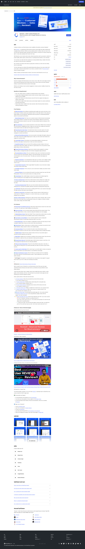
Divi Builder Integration (19, 168)
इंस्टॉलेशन (26, 40)
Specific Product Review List (22, 289)
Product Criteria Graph (21, 281)
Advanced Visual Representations (21, 135)
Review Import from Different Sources (22, 206)
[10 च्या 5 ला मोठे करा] (37, 428)
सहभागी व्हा (52, 534)
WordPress (22, 409)
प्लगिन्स (20, 537)
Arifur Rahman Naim (38, 517)
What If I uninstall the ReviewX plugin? (21, 500)
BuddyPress (68, 539)
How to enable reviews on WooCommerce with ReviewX (24, 360)
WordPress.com (69, 534)
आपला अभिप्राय (56, 87)
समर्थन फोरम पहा (56, 96)
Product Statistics (20, 278)
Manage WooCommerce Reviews (21, 149)
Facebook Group (22, 406)
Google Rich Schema (19, 144)
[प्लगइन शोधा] (14, 11)
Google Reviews (68, 61)
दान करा (52, 537)
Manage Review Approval (20, 240)
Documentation (33, 397)
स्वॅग (51, 539)
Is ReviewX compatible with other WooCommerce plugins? (24, 494)
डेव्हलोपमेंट (31, 40)
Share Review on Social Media (21, 217)
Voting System (18, 225)
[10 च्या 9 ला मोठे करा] (49, 437)
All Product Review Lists (21, 287)
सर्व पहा (70, 87)
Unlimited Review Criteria (20, 214)
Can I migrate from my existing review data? (22, 503)
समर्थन (70, 40)
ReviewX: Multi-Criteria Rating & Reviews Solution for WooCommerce (26, 74)
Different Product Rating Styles (21, 243)
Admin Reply (17, 236)
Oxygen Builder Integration (20, 164)
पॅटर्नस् (20, 539)
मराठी (14, 543)
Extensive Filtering (18, 172)
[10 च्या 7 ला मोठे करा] (24, 437)
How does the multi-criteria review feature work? (23, 488)
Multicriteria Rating (19, 111)
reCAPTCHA (17, 188)
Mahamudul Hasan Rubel (20, 519)
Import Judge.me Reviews (20, 197)
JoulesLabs (37, 514)
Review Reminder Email (19, 118)
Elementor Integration (19, 159)
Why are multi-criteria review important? (21, 497)
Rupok (17, 517)
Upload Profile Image (20, 292)
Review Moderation (19, 221)
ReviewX (21, 36)
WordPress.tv (37, 539)
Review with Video (18, 210)
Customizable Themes (19, 140)
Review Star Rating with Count (22, 296)
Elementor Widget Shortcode (22, 293)
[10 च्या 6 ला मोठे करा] (49, 428)
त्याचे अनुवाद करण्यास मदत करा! (48, 7)
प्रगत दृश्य (55, 70)
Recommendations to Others (20, 153)
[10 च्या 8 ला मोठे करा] (37, 437)
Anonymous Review (19, 229)
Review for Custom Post (20, 192)
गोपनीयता (5, 539)
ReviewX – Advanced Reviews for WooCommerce (23, 334)
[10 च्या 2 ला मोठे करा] (37, 419)
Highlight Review (18, 232)
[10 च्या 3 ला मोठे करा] (49, 419)
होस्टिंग (5, 537)
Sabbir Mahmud (37, 519)
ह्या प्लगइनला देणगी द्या (57, 104)
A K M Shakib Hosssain (20, 524)
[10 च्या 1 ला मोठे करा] (24, 419)
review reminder (68, 65)
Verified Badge (18, 176)
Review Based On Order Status (21, 129)
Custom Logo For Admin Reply (21, 249)
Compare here (40, 412)
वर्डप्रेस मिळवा (81, 1)
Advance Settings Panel (20, 179)
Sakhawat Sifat (37, 521)
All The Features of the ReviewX (34, 410)
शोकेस (20, 534)
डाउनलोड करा (68, 35)
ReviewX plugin (45, 68)
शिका (35, 534)
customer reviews (68, 59)
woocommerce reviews (67, 67)
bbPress (68, 537)
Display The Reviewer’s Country (21, 252)
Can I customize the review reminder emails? (22, 491)
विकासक (36, 537)
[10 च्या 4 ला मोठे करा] (24, 428)
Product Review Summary (21, 284)
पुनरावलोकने (21, 40)
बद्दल (4, 534)
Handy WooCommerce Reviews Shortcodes (28, 264)
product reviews (68, 63)
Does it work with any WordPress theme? (21, 485)
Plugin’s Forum (38, 399)
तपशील (16, 40)
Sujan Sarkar (18, 521)
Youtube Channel (28, 407)
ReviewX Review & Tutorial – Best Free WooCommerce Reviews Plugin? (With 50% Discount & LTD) (32, 387)
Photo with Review (18, 124)
